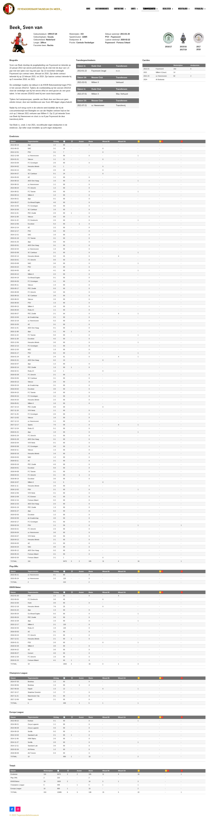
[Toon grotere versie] (20, 43)
